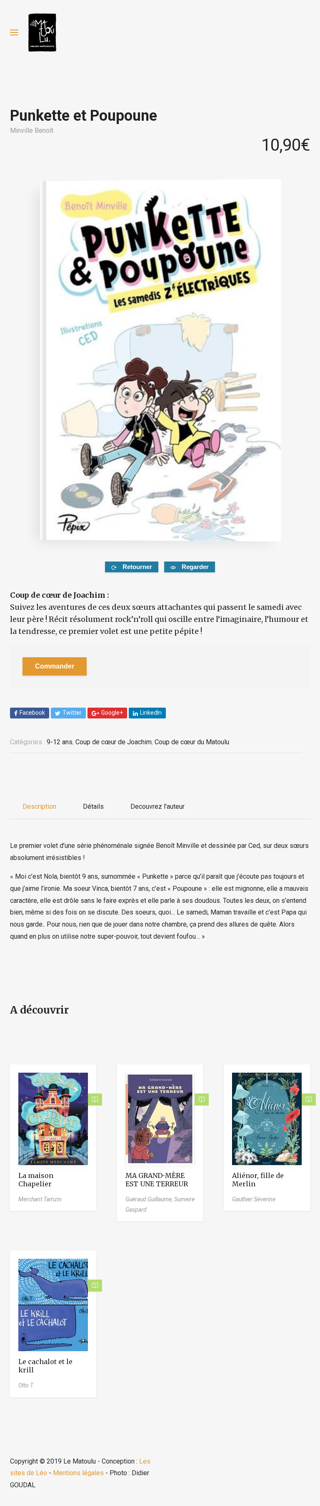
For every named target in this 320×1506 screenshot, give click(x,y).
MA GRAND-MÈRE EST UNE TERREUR (156, 1179)
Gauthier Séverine (253, 1199)
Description (39, 806)
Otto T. (26, 1385)
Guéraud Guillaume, (149, 1199)
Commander (54, 666)
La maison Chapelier (35, 1179)
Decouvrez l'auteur (157, 806)
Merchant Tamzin (40, 1199)
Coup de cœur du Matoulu (192, 742)
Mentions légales (78, 1473)
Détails (93, 806)
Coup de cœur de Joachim (113, 742)
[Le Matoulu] (42, 32)
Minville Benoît (31, 130)
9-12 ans (59, 742)
